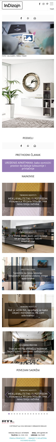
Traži (52, 9)
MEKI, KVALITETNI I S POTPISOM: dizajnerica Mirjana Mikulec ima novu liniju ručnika (28, 201)
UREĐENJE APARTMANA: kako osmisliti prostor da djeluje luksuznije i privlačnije (28, 165)
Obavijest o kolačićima (37, 438)
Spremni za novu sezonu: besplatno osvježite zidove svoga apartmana (28, 275)
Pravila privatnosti (17, 438)
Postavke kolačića (28, 440)
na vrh (51, 421)
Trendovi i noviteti (27, 195)
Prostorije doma (28, 269)
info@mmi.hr (42, 433)
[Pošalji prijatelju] (35, 18)
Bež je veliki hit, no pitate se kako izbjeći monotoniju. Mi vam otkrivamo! (28, 312)
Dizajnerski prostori (28, 345)
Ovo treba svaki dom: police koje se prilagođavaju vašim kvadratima (28, 238)
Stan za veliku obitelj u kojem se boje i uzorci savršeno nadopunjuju (28, 350)
